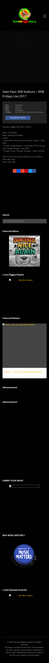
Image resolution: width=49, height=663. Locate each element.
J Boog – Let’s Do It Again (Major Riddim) (23, 371)
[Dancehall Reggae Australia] (25, 16)
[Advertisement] (24, 57)
